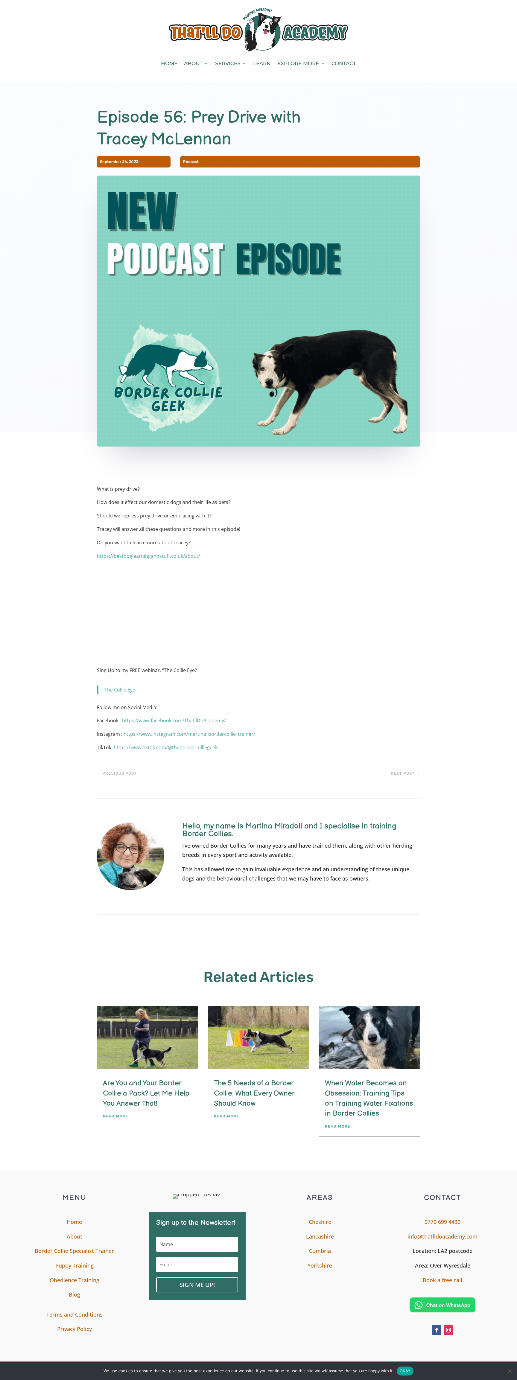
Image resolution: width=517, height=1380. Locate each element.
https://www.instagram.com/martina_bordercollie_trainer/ (189, 734)
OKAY (405, 1370)
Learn (262, 63)
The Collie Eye (119, 689)
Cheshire (320, 1221)
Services (228, 63)
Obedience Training (74, 1280)
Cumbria (320, 1250)
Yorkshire (320, 1265)
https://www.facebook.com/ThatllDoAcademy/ (174, 720)
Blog (74, 1294)
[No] (510, 1371)
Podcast (191, 161)
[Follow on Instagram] (448, 1330)
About (193, 63)
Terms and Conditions (74, 1314)
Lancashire (320, 1236)
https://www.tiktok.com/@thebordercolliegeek (166, 747)
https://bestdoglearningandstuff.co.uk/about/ (148, 556)
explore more (298, 63)
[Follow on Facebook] (436, 1330)
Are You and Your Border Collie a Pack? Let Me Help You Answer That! (146, 1093)
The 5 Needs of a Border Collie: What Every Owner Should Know (254, 1093)
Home (169, 63)
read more (115, 1116)
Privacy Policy (74, 1328)
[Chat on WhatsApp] (442, 1304)
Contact (344, 63)
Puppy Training (74, 1265)
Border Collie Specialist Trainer (74, 1250)
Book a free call (442, 1280)
